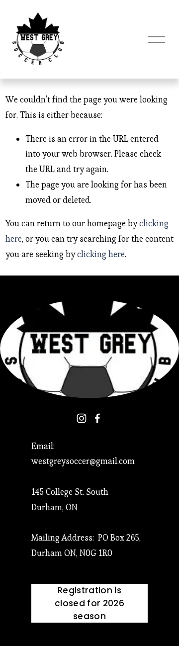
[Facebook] (97, 418)
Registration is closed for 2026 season (89, 603)
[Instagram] (82, 418)
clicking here (101, 254)
